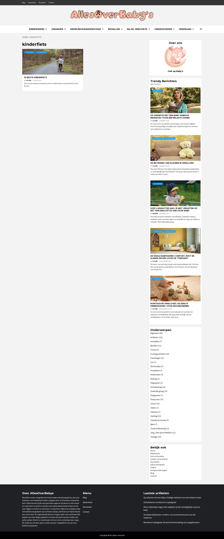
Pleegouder (155, 395)
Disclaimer (42, 3)
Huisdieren (155, 370)
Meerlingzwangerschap (85, 29)
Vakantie (157, 91)
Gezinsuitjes (155, 366)
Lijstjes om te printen (159, 459)
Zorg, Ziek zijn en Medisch (161, 432)
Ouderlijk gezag (157, 391)
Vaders (153, 407)
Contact (51, 3)
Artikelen (157, 138)
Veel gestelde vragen (158, 470)
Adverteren (32, 3)
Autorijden (154, 341)
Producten (41, 52)
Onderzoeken (163, 29)
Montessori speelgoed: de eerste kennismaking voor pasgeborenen (169, 304)
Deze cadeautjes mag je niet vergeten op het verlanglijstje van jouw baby (173, 209)
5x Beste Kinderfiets (35, 77)
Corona (153, 349)
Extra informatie (157, 456)
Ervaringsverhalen (157, 354)
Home (152, 450)
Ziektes (153, 467)
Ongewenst (155, 383)
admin (155, 213)
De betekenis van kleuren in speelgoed (172, 163)
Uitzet (153, 403)
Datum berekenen (157, 464)
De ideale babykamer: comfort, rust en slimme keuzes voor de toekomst (172, 257)
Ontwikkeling (156, 387)
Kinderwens (36, 29)
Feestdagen (155, 358)
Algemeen (29, 52)
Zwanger (57, 29)
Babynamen (155, 453)
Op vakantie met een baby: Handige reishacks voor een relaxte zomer (170, 116)
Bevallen (114, 29)
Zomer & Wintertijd (158, 428)
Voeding (153, 416)
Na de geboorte (137, 29)
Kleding (153, 379)
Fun (152, 362)
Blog (23, 3)
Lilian (29, 80)
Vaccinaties (154, 462)
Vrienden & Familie (158, 420)
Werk (152, 424)
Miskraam (185, 29)
